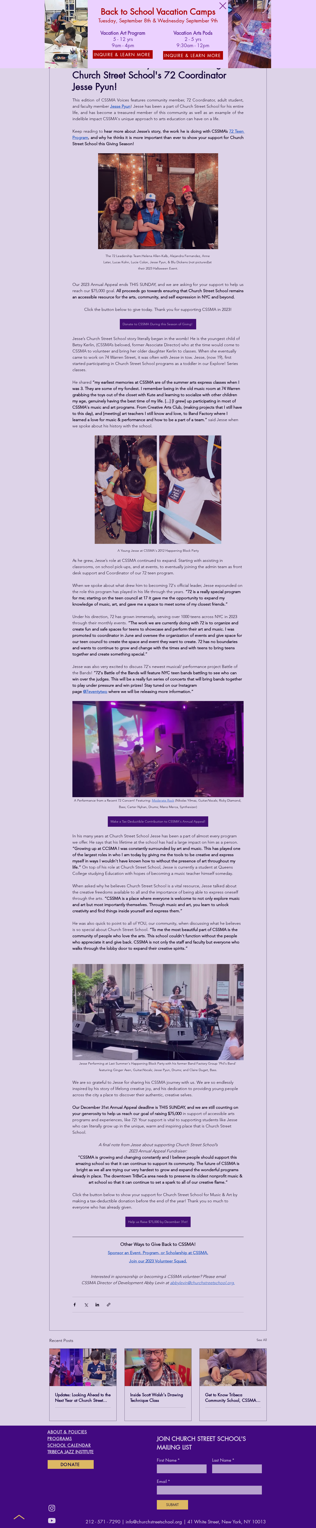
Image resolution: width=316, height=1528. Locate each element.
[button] (222, 5)
